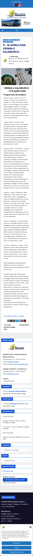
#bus (10, 61)
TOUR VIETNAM (8, 416)
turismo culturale (8, 41)
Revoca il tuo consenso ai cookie (15, 479)
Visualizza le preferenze (17, 552)
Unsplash (21, 316)
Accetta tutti (16, 543)
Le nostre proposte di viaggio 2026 (9, 327)
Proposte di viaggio (14, 39)
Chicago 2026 (23, 325)
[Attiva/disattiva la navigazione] (17, 30)
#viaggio (26, 61)
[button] (30, 527)
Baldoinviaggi (14, 56)
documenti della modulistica (17, 391)
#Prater (21, 61)
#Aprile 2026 (24, 58)
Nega (16, 547)
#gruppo (15, 61)
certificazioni (13, 403)
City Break (5, 39)
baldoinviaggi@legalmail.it (20, 364)
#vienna (11, 63)
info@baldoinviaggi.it (13, 362)
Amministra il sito (8, 471)
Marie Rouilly (12, 316)
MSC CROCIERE (8, 433)
